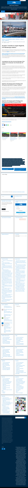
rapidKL (20, 164)
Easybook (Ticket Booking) (6, 341)
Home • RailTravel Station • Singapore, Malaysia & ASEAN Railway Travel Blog (7, 263)
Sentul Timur (5, 165)
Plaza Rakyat (13, 162)
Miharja (24, 161)
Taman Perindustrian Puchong (5, 166)
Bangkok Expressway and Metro (20, 365)
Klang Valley (21, 160)
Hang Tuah (3, 160)
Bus (12, 159)
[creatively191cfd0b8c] (16, 410)
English (22, 0)
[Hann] (16, 401)
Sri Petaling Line (12, 165)
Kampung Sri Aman (11, 160)
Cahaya (16, 159)
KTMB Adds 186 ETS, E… (7, 319)
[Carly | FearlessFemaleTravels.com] (19, 399)
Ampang (6, 158)
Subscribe (3, 209)
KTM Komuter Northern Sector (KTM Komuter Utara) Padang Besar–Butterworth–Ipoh (7, 300)
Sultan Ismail (15, 165)
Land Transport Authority (19, 388)
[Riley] (21, 399)
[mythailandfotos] (25, 403)
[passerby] (21, 410)
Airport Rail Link (18, 364)
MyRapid (4, 392)
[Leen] (23, 399)
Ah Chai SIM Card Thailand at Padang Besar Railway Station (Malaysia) (7, 169)
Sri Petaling (8, 165)
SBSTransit (17, 390)
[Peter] (18, 408)
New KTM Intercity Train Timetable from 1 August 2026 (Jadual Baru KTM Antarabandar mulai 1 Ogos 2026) (20, 265)
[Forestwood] (25, 406)
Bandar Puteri (15, 158)
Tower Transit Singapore (19, 392)
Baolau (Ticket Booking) (6, 338)
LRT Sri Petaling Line (13, 161)
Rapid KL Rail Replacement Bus (7, 164)
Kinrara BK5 (18, 160)
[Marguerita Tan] (19, 403)
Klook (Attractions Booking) (6, 342)
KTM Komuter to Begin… (7, 330)
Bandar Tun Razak (4, 159)
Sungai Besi (19, 165)
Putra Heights (9, 163)
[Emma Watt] (23, 403)
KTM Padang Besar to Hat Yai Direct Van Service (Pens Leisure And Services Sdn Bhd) (7, 286)
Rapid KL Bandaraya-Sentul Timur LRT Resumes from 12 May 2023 (22, 137)
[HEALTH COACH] (23, 401)
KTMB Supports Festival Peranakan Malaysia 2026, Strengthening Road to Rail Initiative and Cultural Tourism (20, 276)
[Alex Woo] (25, 399)
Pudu (23, 162)
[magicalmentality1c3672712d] (21, 401)
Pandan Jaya (9, 162)
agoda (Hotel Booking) (19, 338)
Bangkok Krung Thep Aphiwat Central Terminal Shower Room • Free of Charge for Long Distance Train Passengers (20, 169)
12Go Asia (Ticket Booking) (6, 337)
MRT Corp (4, 391)
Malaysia (18, 41)
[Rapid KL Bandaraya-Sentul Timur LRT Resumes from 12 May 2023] (22, 134)
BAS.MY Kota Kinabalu (6, 269)
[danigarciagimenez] (18, 401)
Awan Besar (12, 158)
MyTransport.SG (18, 389)
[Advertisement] (14, 150)
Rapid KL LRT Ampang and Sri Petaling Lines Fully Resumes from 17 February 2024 (5, 138)
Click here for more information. (6, 121)
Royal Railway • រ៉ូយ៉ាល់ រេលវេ (6, 369)
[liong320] (23, 410)
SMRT (17, 391)
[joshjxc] (19, 401)
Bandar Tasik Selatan (19, 158)
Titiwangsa (10, 166)
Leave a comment (7, 42)
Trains (2, 42)
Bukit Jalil (11, 159)
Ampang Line (9, 158)
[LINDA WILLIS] (25, 408)
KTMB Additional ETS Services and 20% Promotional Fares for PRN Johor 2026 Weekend (20, 268)
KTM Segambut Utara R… (7, 314)
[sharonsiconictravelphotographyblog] (18, 403)
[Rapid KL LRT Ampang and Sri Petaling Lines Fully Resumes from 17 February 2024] (5, 134)
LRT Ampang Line (8, 161)
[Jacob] (16, 408)
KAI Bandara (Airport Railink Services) (8, 402)
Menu (3, 11)
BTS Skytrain (18, 367)
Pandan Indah (6, 162)
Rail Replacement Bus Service (21, 163)
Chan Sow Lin (21, 159)
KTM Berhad (4, 388)
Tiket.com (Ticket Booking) (6, 343)
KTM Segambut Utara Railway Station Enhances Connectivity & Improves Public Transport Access (19, 287)
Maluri (18, 161)
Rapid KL (24, 41)
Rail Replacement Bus (15, 163)
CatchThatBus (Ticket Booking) (7, 382)
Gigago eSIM (18, 342)
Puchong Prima (21, 162)
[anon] (18, 399)
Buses (14, 159)
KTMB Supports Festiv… (7, 306)
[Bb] (19, 406)
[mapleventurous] (16, 406)
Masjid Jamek (21, 161)
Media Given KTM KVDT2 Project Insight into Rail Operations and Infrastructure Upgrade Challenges (20, 284)
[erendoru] (23, 406)
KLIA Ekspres (4, 386)
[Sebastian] (16, 403)
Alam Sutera (3, 158)
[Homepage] (18, 410)
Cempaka (18, 159)
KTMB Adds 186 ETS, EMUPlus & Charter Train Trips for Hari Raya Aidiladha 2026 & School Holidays (20, 290)
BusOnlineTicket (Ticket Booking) (7, 339)
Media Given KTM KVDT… (7, 311)
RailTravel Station (14, 5)
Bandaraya (8, 159)
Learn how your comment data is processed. (19, 191)
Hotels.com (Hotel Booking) (19, 343)
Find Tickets (21, 212)
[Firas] (19, 410)
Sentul (3, 165)
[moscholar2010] (16, 399)
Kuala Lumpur (14, 41)
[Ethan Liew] (25, 410)
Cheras (24, 159)
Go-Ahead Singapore (19, 385)
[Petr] (23, 408)
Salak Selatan (23, 164)
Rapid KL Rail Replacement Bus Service (15, 164)
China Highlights (5, 340)
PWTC (12, 163)
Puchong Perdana (17, 162)
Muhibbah (3, 162)
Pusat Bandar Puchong (4, 163)
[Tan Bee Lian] (25, 401)
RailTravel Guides (21, 41)
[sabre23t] (19, 408)
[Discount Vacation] (21, 406)
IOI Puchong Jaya (7, 160)
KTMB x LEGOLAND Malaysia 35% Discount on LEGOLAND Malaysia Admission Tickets (20, 281)
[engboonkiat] (21, 408)
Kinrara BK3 (15, 160)
